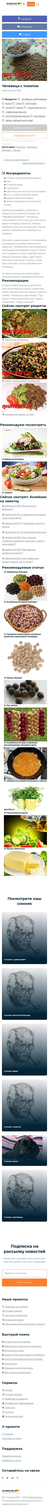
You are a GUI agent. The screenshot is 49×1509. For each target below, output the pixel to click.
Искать (8, 1390)
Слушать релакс (13, 1311)
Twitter (26, 34)
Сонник (9, 1412)
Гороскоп (9, 1407)
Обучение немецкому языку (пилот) (24, 1324)
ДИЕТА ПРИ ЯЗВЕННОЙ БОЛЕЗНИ (23, 1359)
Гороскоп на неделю (16, 1306)
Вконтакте (26, 26)
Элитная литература (16, 1315)
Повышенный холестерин (18, 1368)
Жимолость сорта (14, 1350)
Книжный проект (14, 1320)
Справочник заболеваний (19, 1403)
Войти (31, 4)
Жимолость (10, 1364)
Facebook (25, 19)
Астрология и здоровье (17, 1342)
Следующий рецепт (33, 163)
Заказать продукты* (24, 127)
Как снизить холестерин (17, 1372)
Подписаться (24, 1282)
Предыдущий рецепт (17, 160)
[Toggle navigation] (38, 4)
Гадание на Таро (13, 1416)
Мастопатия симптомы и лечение (22, 1346)
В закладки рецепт (24, 135)
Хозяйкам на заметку (16, 1399)
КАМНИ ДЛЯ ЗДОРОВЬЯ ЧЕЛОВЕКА (24, 1355)
